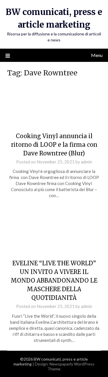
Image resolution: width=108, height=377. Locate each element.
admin (86, 161)
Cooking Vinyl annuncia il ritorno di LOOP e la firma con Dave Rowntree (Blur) (54, 144)
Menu (97, 55)
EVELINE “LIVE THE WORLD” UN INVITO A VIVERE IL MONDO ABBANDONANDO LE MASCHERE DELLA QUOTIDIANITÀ (54, 280)
